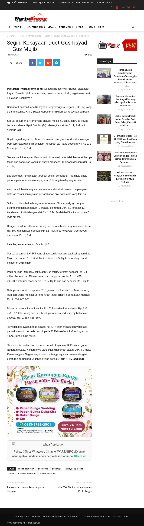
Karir (126, 516)
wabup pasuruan (48, 473)
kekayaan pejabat (74, 468)
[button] (133, 27)
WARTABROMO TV (84, 2)
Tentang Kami (22, 516)
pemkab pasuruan (27, 473)
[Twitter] (128, 7)
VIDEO (101, 27)
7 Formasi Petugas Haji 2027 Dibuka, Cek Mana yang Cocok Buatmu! (125, 139)
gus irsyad (43, 468)
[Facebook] (111, 7)
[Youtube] (134, 7)
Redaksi (36, 516)
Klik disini (80, 456)
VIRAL (51, 27)
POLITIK (17, 27)
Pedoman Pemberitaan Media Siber (60, 516)
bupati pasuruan (26, 468)
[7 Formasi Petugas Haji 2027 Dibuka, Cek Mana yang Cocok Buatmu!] (104, 139)
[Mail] (122, 7)
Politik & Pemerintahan (30, 35)
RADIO (92, 27)
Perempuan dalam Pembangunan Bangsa (26, 489)
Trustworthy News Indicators (96, 516)
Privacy (116, 516)
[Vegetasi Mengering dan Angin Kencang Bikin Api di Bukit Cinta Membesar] (104, 99)
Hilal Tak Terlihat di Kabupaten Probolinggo (75, 489)
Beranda (11, 35)
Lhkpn (11, 473)
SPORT (79, 27)
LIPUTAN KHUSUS (36, 27)
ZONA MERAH (66, 27)
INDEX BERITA (66, 2)
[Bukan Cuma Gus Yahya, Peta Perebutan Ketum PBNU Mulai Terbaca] (104, 176)
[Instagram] (117, 7)
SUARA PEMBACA (104, 2)
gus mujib (57, 468)
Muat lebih (116, 201)
